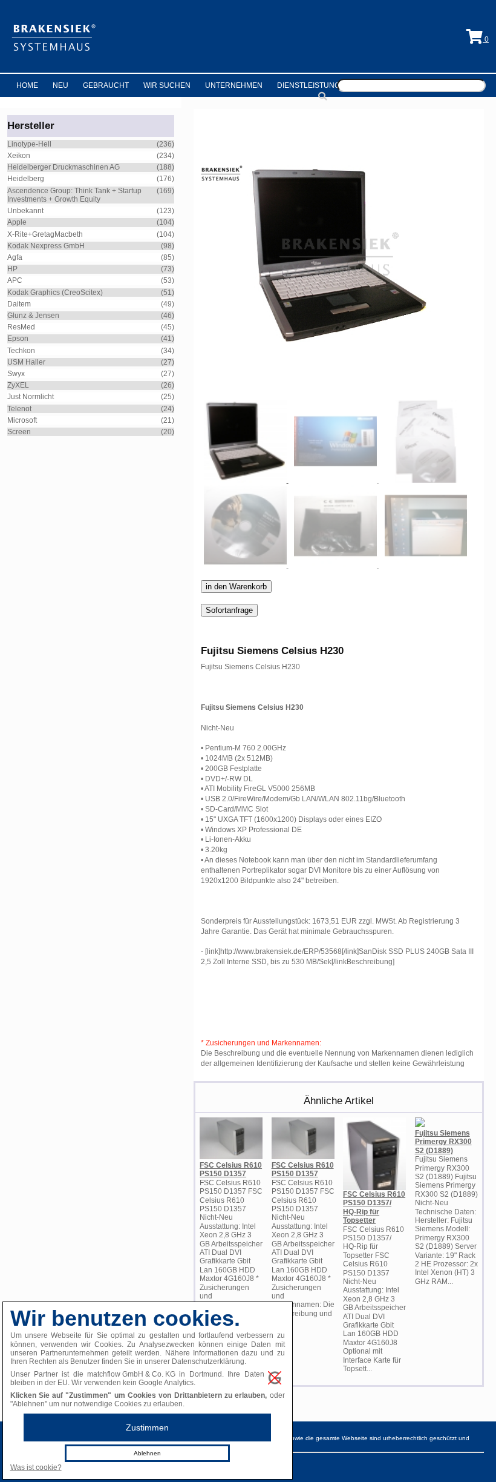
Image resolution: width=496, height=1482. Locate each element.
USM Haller (26, 362)
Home (27, 85)
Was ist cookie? (36, 1467)
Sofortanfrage (229, 610)
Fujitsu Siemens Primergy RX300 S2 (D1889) (443, 1142)
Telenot (19, 409)
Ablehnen (147, 1453)
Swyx (16, 373)
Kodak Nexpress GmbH (46, 246)
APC (14, 280)
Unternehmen (234, 85)
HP (12, 269)
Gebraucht (106, 85)
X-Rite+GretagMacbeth (45, 234)
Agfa (14, 257)
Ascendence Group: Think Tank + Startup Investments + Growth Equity (74, 195)
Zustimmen (147, 1427)
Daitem (19, 304)
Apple (17, 222)
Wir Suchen (167, 85)
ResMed (21, 327)
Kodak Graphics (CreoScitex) (55, 292)
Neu (60, 85)
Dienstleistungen (313, 85)
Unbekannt (25, 211)
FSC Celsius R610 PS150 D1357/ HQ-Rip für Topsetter (374, 1207)
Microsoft (22, 420)
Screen (19, 432)
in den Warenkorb (236, 586)
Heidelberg (25, 178)
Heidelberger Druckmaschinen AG (63, 167)
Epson (17, 338)
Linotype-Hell (29, 144)
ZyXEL (18, 385)
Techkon (21, 350)
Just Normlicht (30, 396)
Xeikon (18, 155)
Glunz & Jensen (33, 315)
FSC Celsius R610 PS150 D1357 (231, 1169)
